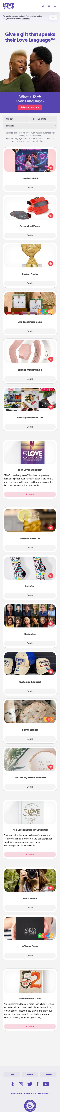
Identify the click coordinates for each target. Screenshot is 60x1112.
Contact (48, 1074)
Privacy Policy (30, 1093)
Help (12, 1074)
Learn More (25, 19)
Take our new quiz (30, 107)
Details (30, 188)
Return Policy (44, 1093)
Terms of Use (16, 1093)
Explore (30, 494)
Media (30, 1074)
